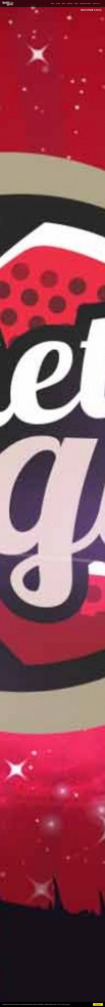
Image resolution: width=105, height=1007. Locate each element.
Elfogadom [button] (98, 1004)
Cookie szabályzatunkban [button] (63, 1004)
